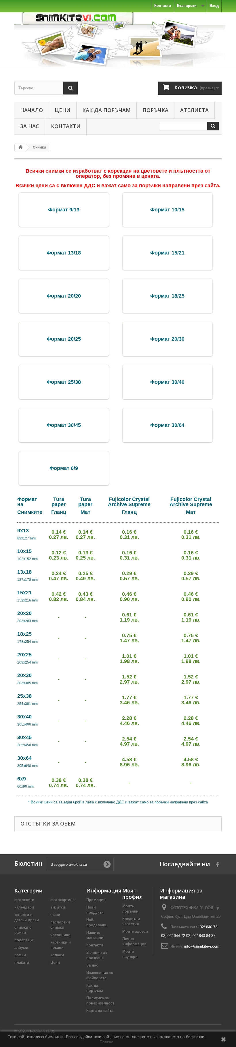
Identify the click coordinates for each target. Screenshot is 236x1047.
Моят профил (132, 893)
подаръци (23, 940)
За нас (29, 126)
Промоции (96, 900)
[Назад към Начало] (20, 147)
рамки (20, 955)
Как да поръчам (106, 110)
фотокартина (62, 900)
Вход (214, 5)
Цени (63, 110)
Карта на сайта (99, 1011)
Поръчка (155, 110)
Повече (106, 1042)
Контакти (162, 5)
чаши (55, 915)
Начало (31, 110)
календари (24, 907)
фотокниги (24, 900)
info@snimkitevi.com (201, 946)
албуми (21, 947)
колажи (57, 955)
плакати (21, 962)
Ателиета (194, 110)
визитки (57, 907)
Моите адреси (135, 931)
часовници (60, 935)
